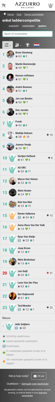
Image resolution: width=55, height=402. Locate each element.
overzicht (13, 26)
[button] (7, 45)
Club (18, 14)
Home (10, 14)
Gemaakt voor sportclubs (35, 383)
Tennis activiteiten (34, 14)
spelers (42, 26)
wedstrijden (28, 26)
